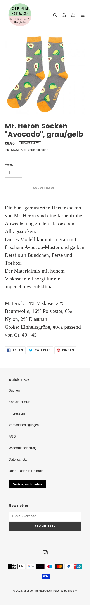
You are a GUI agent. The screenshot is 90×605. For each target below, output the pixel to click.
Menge (9, 164)
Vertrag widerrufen (27, 484)
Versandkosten (38, 149)
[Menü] (82, 15)
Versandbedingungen (24, 425)
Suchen (14, 390)
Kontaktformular (20, 402)
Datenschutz (18, 459)
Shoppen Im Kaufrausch (37, 590)
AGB (12, 436)
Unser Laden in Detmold (26, 471)
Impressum (17, 413)
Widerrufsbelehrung (22, 448)
